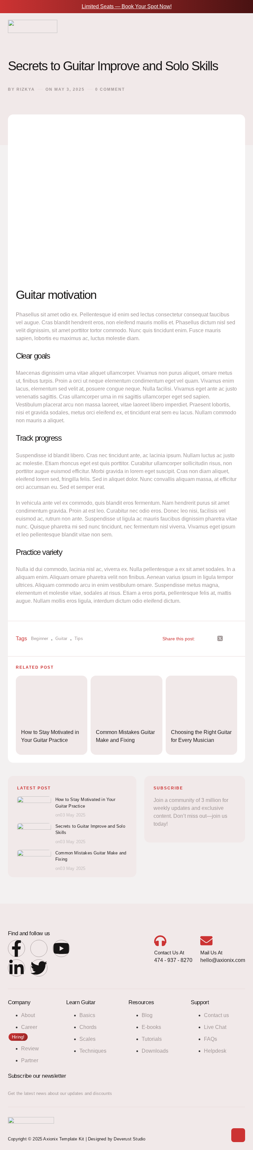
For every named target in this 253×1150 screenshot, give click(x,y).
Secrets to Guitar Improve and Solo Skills (90, 829)
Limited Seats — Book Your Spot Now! (127, 6)
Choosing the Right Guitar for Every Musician (201, 736)
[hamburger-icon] (237, 28)
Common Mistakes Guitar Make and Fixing (125, 736)
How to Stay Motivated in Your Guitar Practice (50, 736)
